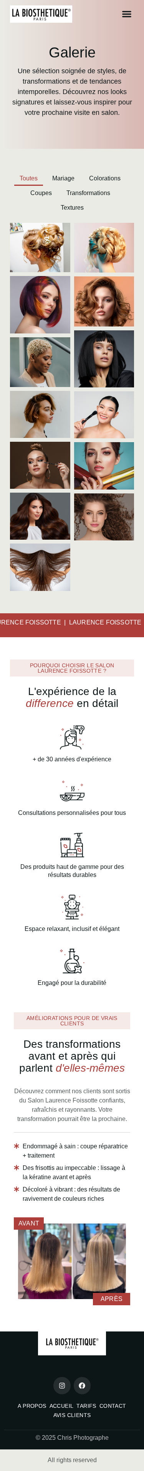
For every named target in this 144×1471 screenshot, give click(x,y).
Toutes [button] (29, 178)
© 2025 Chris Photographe (72, 1437)
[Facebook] (82, 1385)
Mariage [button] (63, 178)
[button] (126, 14)
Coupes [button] (41, 193)
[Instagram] (61, 1385)
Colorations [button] (105, 178)
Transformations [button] (88, 193)
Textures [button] (72, 207)
